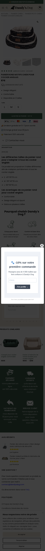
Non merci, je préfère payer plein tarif (22, 299)
